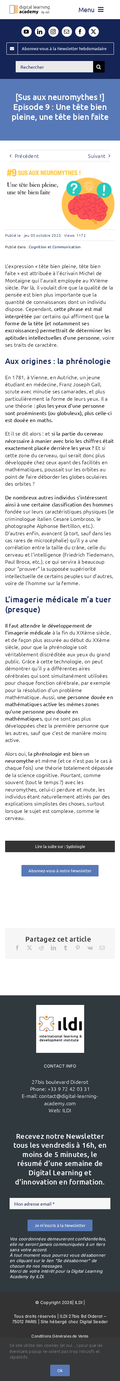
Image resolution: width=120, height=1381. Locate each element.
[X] (29, 948)
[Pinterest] (78, 948)
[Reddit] (41, 948)
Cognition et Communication (55, 246)
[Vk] (90, 948)
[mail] (67, 32)
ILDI (66, 1110)
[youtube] (26, 32)
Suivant (96, 155)
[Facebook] (17, 948)
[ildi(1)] (60, 1007)
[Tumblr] (65, 948)
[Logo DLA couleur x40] (30, 7)
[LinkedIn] (53, 948)
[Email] (102, 948)
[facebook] (80, 32)
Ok (60, 1370)
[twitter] (94, 32)
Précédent (27, 155)
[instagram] (53, 32)
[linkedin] (40, 32)
